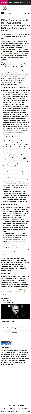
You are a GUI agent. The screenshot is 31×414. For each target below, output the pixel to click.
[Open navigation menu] (2, 13)
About (8, 405)
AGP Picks (4, 2)
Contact (27, 411)
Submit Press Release (10, 408)
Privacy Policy (20, 411)
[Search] (21, 13)
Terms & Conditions (22, 408)
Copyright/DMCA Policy (8, 411)
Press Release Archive (18, 405)
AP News (14, 332)
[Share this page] (29, 13)
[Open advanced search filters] (25, 13)
